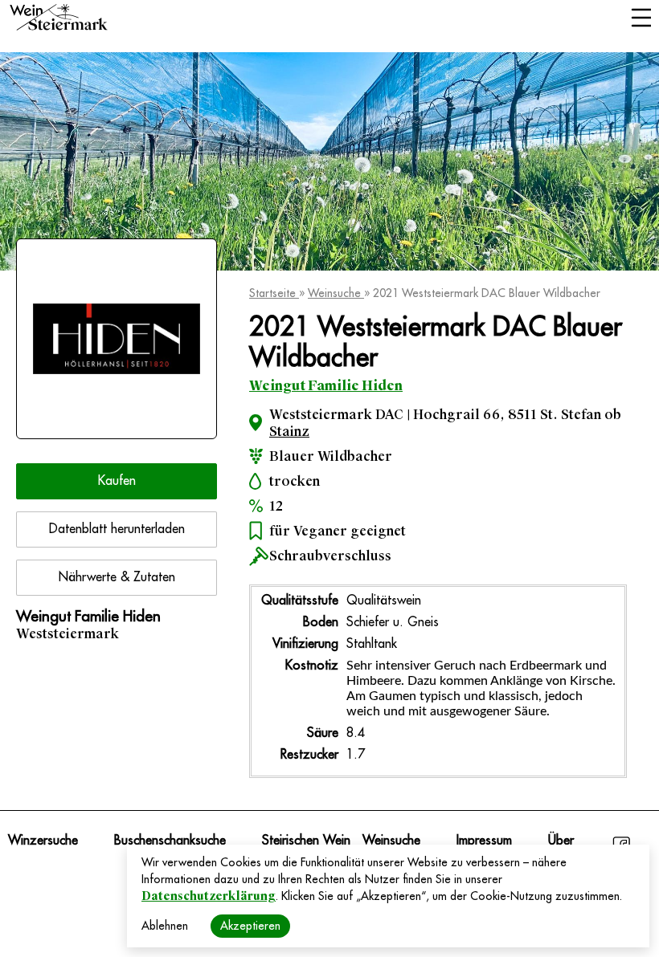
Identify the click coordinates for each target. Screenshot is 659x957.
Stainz (289, 431)
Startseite (274, 293)
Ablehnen (164, 925)
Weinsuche (336, 293)
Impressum (484, 840)
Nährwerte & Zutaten (117, 577)
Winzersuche (43, 840)
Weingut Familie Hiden (326, 385)
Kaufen (117, 480)
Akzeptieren (250, 925)
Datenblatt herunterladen (117, 529)
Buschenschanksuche (170, 840)
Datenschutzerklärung (208, 896)
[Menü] (641, 19)
